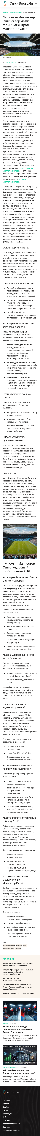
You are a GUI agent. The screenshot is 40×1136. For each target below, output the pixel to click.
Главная (5, 12)
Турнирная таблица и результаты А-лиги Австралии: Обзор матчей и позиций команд (20, 987)
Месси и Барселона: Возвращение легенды (20, 979)
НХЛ (4, 1117)
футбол (18, 948)
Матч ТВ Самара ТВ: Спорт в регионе (20, 993)
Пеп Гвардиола (8, 948)
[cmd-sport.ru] (5, 3)
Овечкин (6, 1127)
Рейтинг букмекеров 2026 (11, 1067)
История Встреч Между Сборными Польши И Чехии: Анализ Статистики (20, 1021)
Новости (5, 1023)
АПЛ (24, 945)
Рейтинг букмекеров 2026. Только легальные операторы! (20, 1064)
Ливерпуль (7, 1114)
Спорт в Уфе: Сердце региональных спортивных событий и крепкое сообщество (20, 972)
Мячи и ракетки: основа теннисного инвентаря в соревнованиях (20, 964)
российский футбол (11, 1124)
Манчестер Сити (15, 12)
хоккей (5, 1110)
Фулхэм (19, 945)
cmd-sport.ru (13, 1092)
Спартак (6, 1120)
